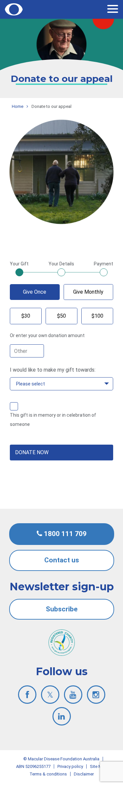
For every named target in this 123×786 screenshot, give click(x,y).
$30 (25, 316)
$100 (97, 316)
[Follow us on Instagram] (96, 694)
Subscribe (61, 609)
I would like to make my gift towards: (52, 370)
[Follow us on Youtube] (73, 694)
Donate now (32, 452)
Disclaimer (84, 774)
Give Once (34, 292)
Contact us (61, 560)
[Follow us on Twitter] (50, 694)
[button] (112, 10)
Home (17, 106)
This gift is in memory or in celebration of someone (53, 419)
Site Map (98, 766)
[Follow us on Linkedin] (61, 716)
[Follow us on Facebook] (27, 694)
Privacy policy (70, 766)
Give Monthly (88, 292)
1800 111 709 (64, 534)
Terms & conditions (48, 774)
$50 (61, 316)
